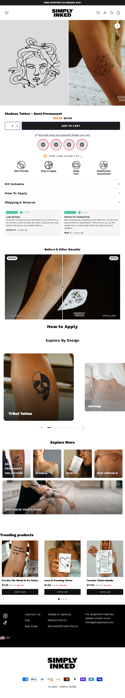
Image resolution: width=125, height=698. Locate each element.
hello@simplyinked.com (100, 622)
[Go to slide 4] (66, 599)
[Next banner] (83, 427)
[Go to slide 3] (63, 599)
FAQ (27, 620)
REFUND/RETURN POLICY (63, 626)
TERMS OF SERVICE (59, 614)
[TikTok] (10, 623)
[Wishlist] (98, 13)
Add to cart (71, 125)
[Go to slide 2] (61, 599)
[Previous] (4, 567)
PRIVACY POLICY (57, 620)
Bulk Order (31, 626)
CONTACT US (32, 614)
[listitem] (43, 144)
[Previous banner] (42, 427)
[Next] (121, 567)
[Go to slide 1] (59, 599)
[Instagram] (10, 616)
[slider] (62, 287)
